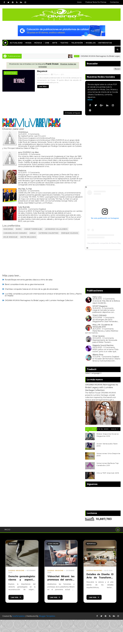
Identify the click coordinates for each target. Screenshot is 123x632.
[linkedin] (107, 105)
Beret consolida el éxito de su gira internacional (24, 284)
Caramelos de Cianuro (15, 233)
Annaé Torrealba (33, 229)
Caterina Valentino (48, 233)
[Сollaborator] (61, 30)
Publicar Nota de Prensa (95, 2)
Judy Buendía (24, 207)
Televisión (77, 43)
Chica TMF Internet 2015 (108, 473)
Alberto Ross (97, 355)
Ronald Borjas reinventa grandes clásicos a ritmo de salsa (28, 280)
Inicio (79, 2)
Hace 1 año (114, 429)
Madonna (22, 170)
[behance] (21, 2)
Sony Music (11, 73)
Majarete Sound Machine (103, 345)
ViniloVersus (23, 132)
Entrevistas (105, 43)
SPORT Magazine (99, 306)
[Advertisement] (43, 101)
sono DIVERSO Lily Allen (28, 152)
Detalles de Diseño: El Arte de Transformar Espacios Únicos (100, 577)
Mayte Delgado (28, 237)
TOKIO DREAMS (99, 315)
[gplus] (101, 105)
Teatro (64, 43)
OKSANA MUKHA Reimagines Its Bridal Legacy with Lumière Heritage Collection (39, 300)
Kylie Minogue (11, 237)
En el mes (103, 429)
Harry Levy (97, 297)
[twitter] (8, 2)
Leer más (14, 597)
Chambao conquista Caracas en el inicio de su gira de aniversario (31, 289)
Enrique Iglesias (70, 233)
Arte (54, 43)
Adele (33, 233)
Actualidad (16, 43)
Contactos (114, 2)
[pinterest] (12, 2)
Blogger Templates (47, 616)
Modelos (91, 43)
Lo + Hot (91, 429)
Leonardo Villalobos (56, 229)
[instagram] (25, 2)
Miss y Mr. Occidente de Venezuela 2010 (102, 326)
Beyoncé (42, 71)
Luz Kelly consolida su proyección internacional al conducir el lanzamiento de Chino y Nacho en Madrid (43, 295)
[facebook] (4, 2)
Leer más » (43, 86)
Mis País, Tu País (25, 189)
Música (38, 43)
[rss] (17, 2)
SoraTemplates (18, 616)
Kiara (19, 229)
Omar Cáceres (98, 336)
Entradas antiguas (72, 113)
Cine (47, 43)
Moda (28, 43)
